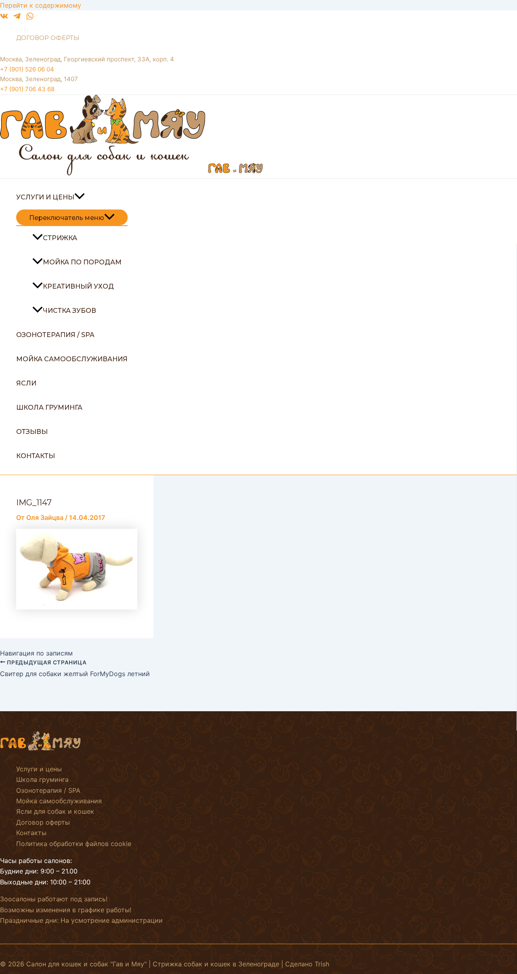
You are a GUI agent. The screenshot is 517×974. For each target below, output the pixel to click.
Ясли (26, 383)
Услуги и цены (45, 197)
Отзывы (32, 432)
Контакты (35, 456)
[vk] (4, 18)
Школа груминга (49, 407)
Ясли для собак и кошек (55, 811)
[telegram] (17, 18)
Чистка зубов (69, 310)
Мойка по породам (82, 262)
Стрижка (60, 238)
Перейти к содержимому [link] (40, 5)
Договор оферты (48, 38)
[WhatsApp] (30, 18)
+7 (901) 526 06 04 (27, 69)
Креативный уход (78, 286)
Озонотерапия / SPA (55, 335)
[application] (79, 197)
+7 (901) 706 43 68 (27, 89)
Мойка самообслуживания (72, 359)
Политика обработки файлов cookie (73, 844)
